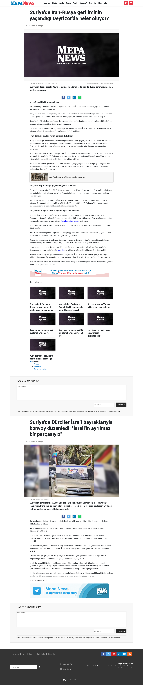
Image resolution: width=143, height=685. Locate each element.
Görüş (54, 3)
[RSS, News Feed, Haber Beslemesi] (129, 654)
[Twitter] (68, 97)
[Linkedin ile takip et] (119, 654)
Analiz (61, 3)
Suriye (40, 26)
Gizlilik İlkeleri (41, 654)
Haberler (46, 3)
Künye (24, 654)
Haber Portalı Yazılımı (73, 680)
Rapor (68, 3)
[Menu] (131, 3)
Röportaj (92, 3)
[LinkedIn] (74, 97)
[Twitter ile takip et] (108, 654)
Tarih (75, 3)
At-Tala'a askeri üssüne (70, 221)
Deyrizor (36, 364)
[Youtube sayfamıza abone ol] (114, 654)
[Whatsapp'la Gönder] (79, 97)
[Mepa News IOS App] (66, 668)
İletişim (31, 654)
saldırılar (60, 250)
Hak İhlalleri (103, 3)
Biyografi (83, 3)
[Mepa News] (22, 3)
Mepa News (30, 26)
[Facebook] (63, 97)
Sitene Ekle (51, 654)
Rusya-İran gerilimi (40, 369)
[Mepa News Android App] (66, 664)
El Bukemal (37, 366)
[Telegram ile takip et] (124, 654)
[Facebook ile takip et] (103, 654)
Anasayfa (16, 654)
